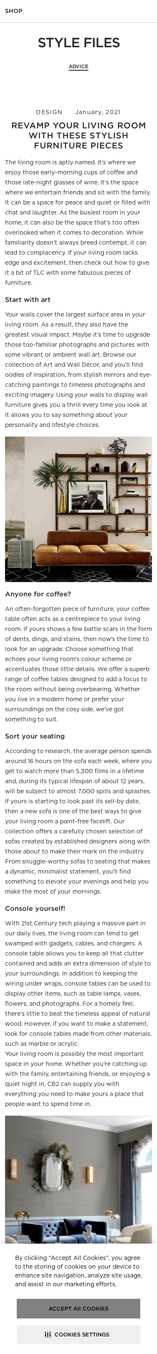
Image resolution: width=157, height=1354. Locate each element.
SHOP (13, 11)
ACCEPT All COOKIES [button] (78, 1308)
